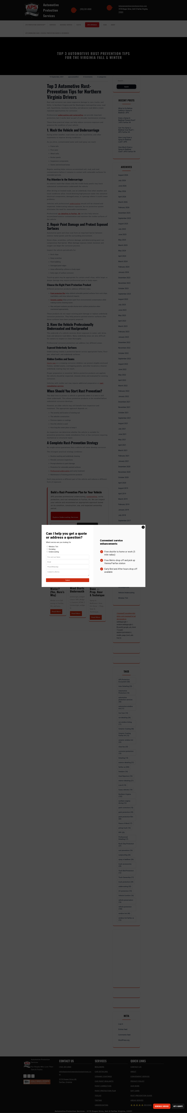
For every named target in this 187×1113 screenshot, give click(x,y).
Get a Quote (178, 1106)
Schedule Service (162, 1106)
